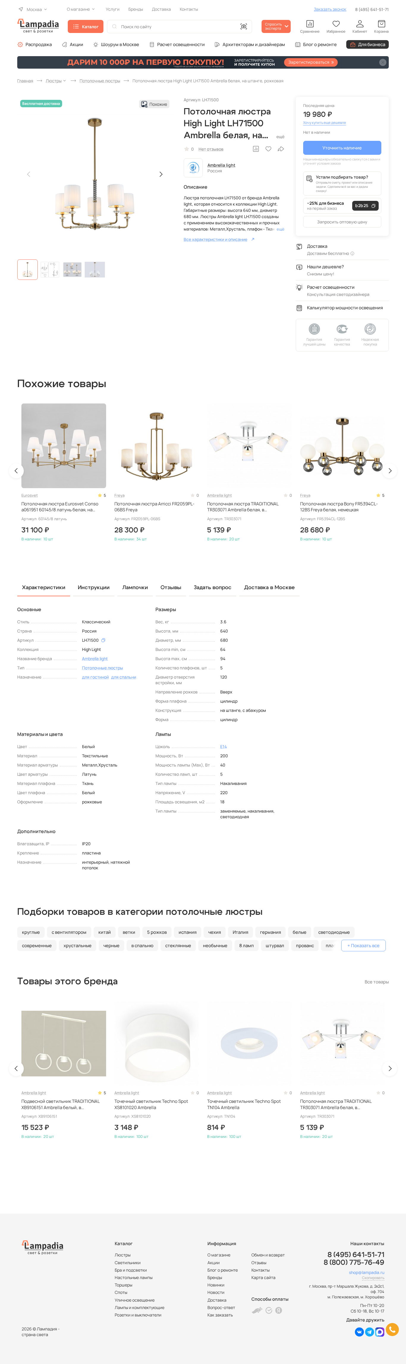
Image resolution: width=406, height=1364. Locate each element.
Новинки (215, 1285)
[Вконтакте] (359, 1335)
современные (37, 945)
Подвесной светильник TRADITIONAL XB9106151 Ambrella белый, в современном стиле (60, 1104)
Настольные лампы (133, 1277)
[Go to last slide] (16, 470)
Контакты (260, 1270)
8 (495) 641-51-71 (372, 9)
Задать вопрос (213, 587)
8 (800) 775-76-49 (354, 1262)
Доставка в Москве (269, 587)
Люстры (122, 1255)
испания (187, 932)
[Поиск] (114, 26)
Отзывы (258, 1262)
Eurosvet (29, 495)
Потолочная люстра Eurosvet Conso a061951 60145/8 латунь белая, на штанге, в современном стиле (59, 507)
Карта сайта (263, 1277)
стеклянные (178, 945)
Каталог (90, 26)
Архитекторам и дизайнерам (254, 44)
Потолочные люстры (102, 668)
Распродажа (39, 44)
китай (104, 932)
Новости (215, 1292)
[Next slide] (160, 174)
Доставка (216, 1300)
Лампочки (135, 587)
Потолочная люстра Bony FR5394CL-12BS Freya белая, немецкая (339, 507)
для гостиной (95, 677)
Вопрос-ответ (221, 1307)
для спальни (123, 677)
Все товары (377, 982)
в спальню (142, 945)
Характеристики (43, 587)
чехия (214, 932)
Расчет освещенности (181, 44)
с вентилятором (69, 932)
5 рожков (157, 932)
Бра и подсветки (131, 1270)
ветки (129, 932)
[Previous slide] (28, 174)
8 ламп (246, 945)
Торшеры (123, 1285)
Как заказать (220, 1315)
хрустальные (78, 945)
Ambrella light (221, 165)
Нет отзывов (211, 149)
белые (299, 932)
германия (270, 932)
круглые (31, 932)
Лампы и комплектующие (139, 1307)
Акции (76, 44)
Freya (119, 495)
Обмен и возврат (268, 1255)
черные (111, 945)
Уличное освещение (135, 1300)
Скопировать (373, 1277)
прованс (305, 945)
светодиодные (334, 932)
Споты (121, 1292)
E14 (223, 746)
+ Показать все (363, 945)
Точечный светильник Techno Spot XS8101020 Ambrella (151, 1104)
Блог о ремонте (320, 44)
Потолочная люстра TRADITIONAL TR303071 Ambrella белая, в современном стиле (242, 507)
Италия (240, 932)
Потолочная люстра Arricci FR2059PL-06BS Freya (154, 507)
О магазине (218, 1255)
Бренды (214, 1277)
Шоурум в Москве (120, 44)
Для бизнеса (371, 44)
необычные (215, 945)
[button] (27, 269)
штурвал (275, 945)
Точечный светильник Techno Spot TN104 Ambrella (244, 1104)
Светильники (128, 1262)
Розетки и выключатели (138, 1315)
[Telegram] (369, 1335)
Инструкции (94, 587)
